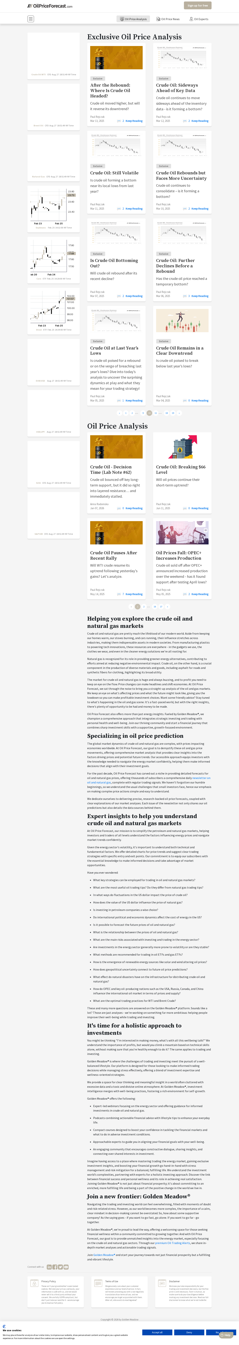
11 (156, 413)
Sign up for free (198, 5)
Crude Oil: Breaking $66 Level (180, 469)
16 (155, 606)
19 (173, 413)
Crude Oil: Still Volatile (114, 173)
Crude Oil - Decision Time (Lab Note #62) (111, 469)
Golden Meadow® (104, 1255)
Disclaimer (174, 1281)
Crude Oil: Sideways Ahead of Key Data (177, 88)
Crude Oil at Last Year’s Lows (114, 350)
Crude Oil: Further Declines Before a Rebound (175, 266)
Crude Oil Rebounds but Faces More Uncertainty (181, 175)
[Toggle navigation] (30, 19)
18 (166, 413)
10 (149, 413)
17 (161, 606)
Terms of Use (111, 1281)
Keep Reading (134, 121)
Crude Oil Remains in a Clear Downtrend (180, 350)
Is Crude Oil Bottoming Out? (114, 263)
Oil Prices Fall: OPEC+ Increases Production (178, 555)
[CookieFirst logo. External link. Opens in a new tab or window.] (4, 1326)
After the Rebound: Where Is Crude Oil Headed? (110, 91)
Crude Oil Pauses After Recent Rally (113, 555)
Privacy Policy (48, 1281)
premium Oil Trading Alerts (172, 1243)
